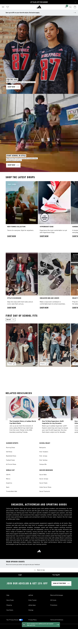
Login (20, 575)
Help (7, 595)
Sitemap (30, 610)
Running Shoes (10, 447)
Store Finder (10, 600)
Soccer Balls (43, 474)
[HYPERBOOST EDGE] (54, 210)
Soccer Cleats (43, 483)
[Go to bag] (75, 7)
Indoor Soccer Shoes (45, 487)
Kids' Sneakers (43, 451)
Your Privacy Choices (12, 620)
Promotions (53, 605)
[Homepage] (39, 7)
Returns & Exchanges (56, 595)
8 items (43, 364)
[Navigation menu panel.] (3, 7)
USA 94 (8, 474)
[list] (39, 210)
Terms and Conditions (56, 620)
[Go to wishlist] (7, 7)
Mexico (8, 479)
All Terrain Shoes (11, 464)
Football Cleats (10, 460)
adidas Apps (32, 605)
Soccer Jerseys (43, 479)
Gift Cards (53, 600)
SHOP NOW (11, 236)
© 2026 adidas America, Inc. (39, 626)
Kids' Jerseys (43, 456)
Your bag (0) (56, 575)
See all (9, 319)
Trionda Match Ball (11, 491)
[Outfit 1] (22, 345)
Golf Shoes (9, 451)
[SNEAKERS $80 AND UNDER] (54, 281)
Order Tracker (32, 600)
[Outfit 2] (54, 345)
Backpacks (42, 447)
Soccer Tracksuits (44, 491)
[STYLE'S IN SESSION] (22, 281)
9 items (10, 364)
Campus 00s (43, 464)
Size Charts (9, 610)
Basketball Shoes (11, 456)
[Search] (70, 7)
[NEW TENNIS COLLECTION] (22, 210)
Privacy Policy (32, 620)
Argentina (9, 483)
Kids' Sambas (43, 460)
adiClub (30, 595)
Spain (7, 487)
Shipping (9, 605)
